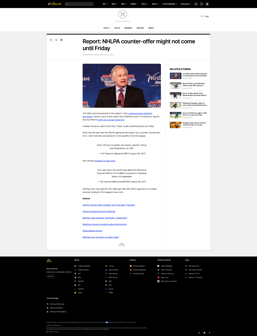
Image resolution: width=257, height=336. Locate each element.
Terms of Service (131, 322)
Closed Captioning (63, 322)
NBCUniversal (57, 325)
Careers (55, 322)
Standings (128, 28)
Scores (117, 28)
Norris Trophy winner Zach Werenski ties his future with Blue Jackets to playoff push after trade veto (195, 94)
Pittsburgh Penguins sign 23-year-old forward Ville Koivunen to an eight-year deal (194, 104)
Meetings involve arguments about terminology (105, 224)
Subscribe (50, 276)
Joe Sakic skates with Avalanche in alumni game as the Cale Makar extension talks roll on (195, 75)
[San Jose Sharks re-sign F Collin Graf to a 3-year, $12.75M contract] (175, 115)
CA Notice (123, 322)
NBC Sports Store (77, 322)
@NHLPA (131, 170)
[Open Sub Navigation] (107, 3)
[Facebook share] (51, 40)
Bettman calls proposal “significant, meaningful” (105, 218)
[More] (196, 4)
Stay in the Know (52, 268)
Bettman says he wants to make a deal (101, 237)
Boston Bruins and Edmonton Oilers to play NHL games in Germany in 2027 (194, 84)
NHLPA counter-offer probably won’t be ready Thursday (109, 205)
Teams (106, 28)
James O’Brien (88, 54)
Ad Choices (92, 322)
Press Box (85, 322)
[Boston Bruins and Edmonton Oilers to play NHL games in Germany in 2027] (175, 85)
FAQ (70, 322)
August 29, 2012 (137, 153)
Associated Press (187, 78)
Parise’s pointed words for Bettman (99, 211)
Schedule (140, 28)
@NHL (122, 173)
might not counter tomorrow (111, 120)
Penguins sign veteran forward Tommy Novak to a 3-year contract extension (194, 124)
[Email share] (61, 40)
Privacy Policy (100, 322)
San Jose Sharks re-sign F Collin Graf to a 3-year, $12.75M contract (195, 114)
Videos (151, 28)
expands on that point (105, 161)
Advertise (49, 322)
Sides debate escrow (92, 230)
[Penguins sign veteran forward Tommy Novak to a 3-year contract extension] (175, 125)
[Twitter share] (56, 40)
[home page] (54, 4)
